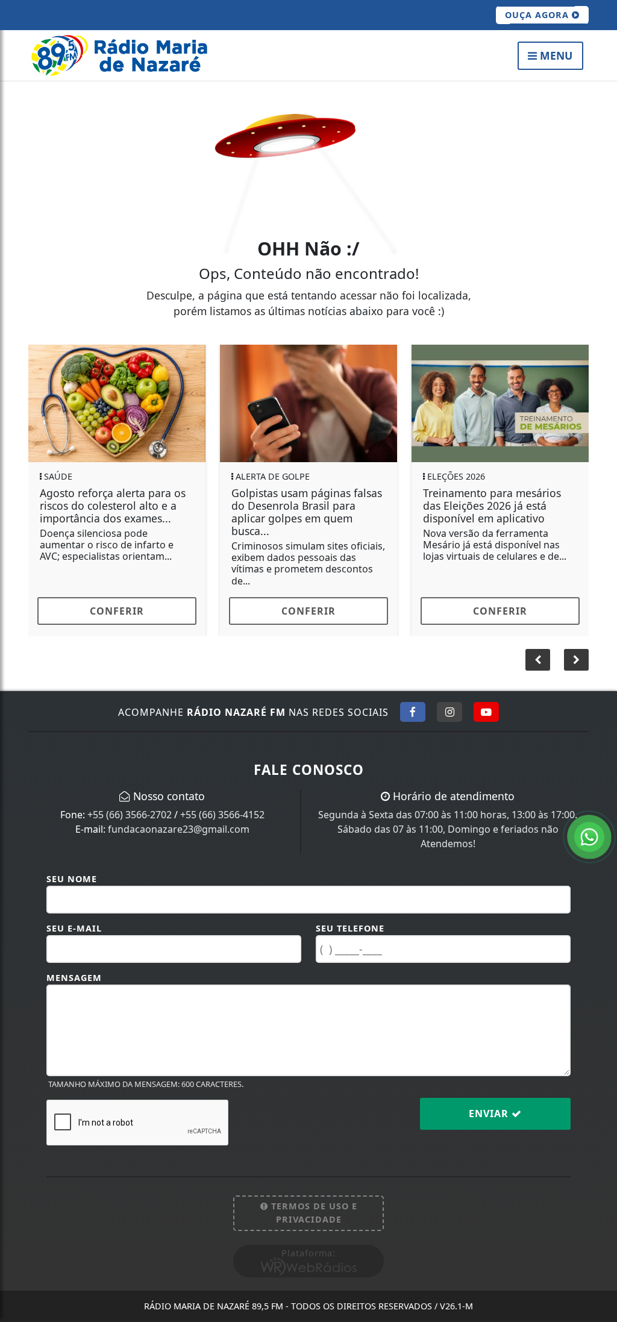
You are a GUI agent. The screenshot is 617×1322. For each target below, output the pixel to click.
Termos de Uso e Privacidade (312, 1212)
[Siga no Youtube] (486, 711)
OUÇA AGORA (538, 14)
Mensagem (74, 977)
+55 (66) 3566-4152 (222, 814)
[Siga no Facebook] (412, 711)
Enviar (490, 1113)
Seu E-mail (74, 928)
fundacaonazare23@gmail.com (178, 829)
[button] (576, 660)
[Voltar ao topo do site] (598, 792)
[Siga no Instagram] (449, 711)
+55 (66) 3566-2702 (129, 814)
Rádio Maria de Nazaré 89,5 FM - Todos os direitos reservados (308, 1306)
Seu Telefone (350, 928)
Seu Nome (71, 879)
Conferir (199, 611)
